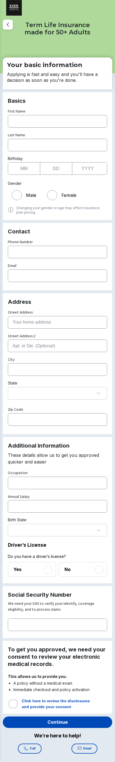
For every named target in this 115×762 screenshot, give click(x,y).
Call (32, 748)
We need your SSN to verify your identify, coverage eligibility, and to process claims (51, 607)
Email (12, 266)
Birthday (15, 158)
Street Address (20, 312)
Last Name (16, 135)
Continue (57, 722)
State (12, 383)
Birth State (17, 519)
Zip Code (15, 410)
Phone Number (20, 242)
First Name (16, 111)
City (11, 360)
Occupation (18, 473)
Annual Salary (19, 497)
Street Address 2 (21, 336)
